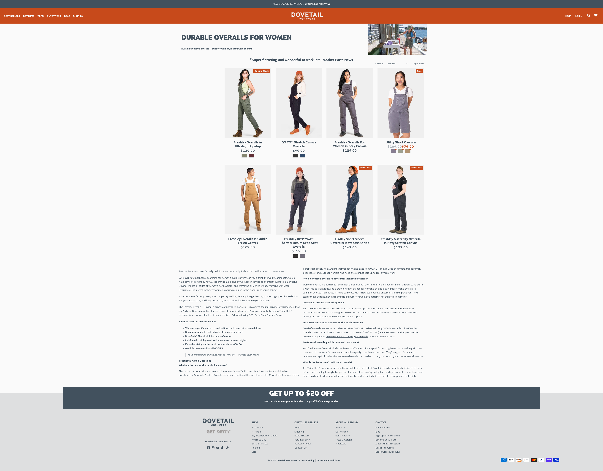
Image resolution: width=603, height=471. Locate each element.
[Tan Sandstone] (407, 151)
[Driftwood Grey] (393, 151)
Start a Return (302, 435)
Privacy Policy (306, 460)
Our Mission (341, 431)
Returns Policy (302, 439)
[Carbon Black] (295, 156)
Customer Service (306, 422)
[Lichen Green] (244, 156)
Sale (254, 452)
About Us (340, 427)
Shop (255, 422)
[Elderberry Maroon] (251, 156)
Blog (377, 431)
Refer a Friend (382, 427)
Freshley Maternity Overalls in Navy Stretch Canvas (401, 241)
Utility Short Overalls (401, 142)
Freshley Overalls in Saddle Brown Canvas (247, 240)
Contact (380, 422)
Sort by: (379, 64)
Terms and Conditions (328, 460)
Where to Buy (259, 439)
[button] (28, 16)
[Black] (295, 256)
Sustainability (342, 435)
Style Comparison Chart (264, 435)
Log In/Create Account (387, 452)
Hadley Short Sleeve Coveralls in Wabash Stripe (349, 241)
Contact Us (300, 447)
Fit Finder (256, 431)
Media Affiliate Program (387, 443)
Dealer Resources (384, 447)
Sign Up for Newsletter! (387, 435)
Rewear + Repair (302, 443)
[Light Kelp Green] (400, 151)
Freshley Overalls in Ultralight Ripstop (248, 144)
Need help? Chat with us (218, 441)
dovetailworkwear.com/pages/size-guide (347, 336)
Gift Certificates (260, 443)
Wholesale (340, 443)
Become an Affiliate (385, 439)
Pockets (256, 447)
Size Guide (257, 427)
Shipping (299, 431)
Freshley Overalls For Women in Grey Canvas (350, 144)
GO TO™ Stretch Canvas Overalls (299, 144)
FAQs (297, 427)
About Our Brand (346, 422)
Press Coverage (343, 439)
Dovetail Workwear (287, 460)
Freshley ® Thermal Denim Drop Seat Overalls (299, 242)
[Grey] (302, 256)
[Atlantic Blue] (302, 156)
